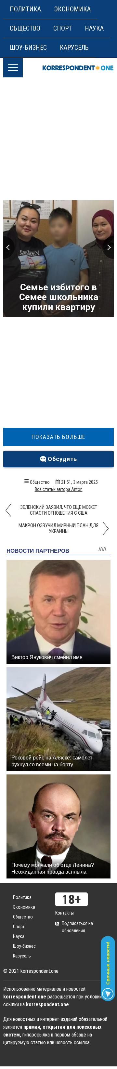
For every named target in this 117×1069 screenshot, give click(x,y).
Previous (9, 247)
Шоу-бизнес (28, 47)
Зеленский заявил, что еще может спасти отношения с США (58, 510)
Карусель (74, 47)
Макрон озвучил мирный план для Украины (58, 528)
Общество (25, 28)
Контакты (64, 913)
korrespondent (78, 67)
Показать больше (58, 437)
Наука (94, 28)
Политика (25, 9)
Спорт (62, 28)
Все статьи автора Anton (59, 489)
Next (108, 247)
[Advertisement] (58, 139)
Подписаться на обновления (77, 927)
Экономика (72, 9)
